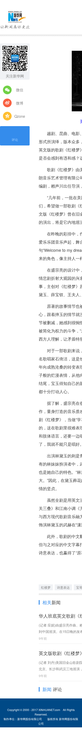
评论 (15, 139)
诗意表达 (63, 587)
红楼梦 (46, 587)
